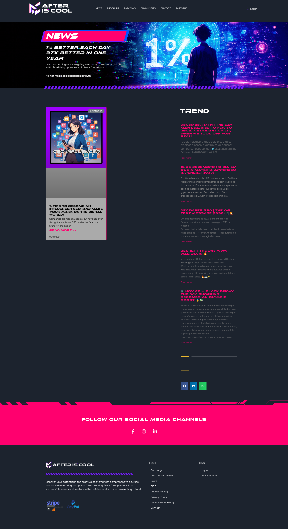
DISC (153, 486)
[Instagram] (144, 431)
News (99, 8)
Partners (181, 8)
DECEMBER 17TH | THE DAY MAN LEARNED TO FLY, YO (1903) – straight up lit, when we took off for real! (207, 130)
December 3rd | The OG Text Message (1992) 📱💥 (207, 212)
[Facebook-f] (133, 431)
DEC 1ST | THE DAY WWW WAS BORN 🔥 (204, 252)
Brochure (113, 8)
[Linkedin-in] (155, 431)
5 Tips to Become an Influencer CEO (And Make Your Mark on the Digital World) (76, 210)
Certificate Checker (163, 475)
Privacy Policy (159, 491)
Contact (166, 8)
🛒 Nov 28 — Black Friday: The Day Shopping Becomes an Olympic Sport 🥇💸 (208, 296)
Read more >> (62, 230)
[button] (184, 386)
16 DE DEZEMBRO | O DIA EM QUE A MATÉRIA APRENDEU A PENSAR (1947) (208, 169)
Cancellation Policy (162, 502)
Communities (148, 8)
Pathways (130, 8)
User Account (209, 475)
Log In (204, 470)
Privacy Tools (159, 497)
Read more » (186, 158)
